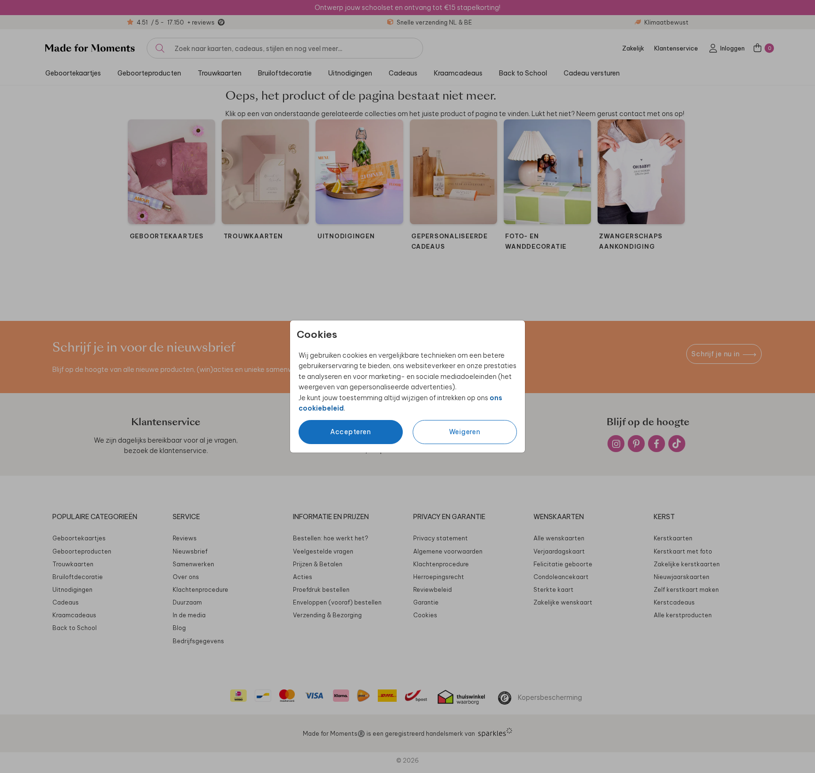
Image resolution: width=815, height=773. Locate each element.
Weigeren (465, 432)
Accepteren (350, 432)
